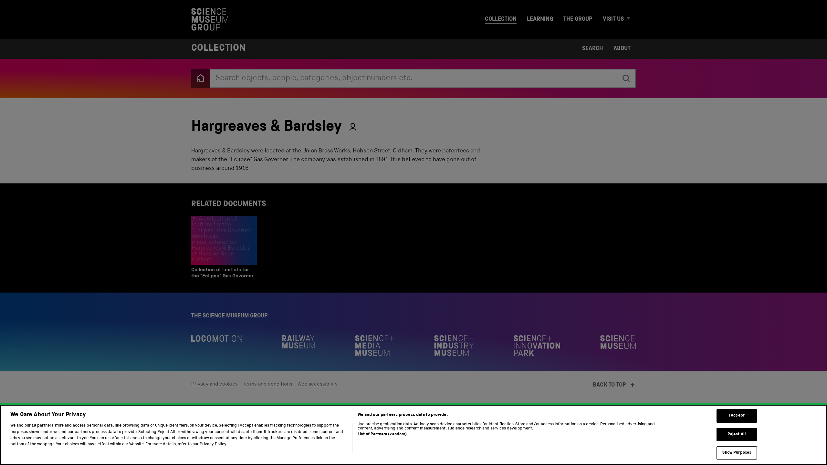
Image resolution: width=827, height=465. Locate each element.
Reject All (737, 434)
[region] (413, 435)
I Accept (737, 416)
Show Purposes (736, 453)
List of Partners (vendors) (382, 434)
